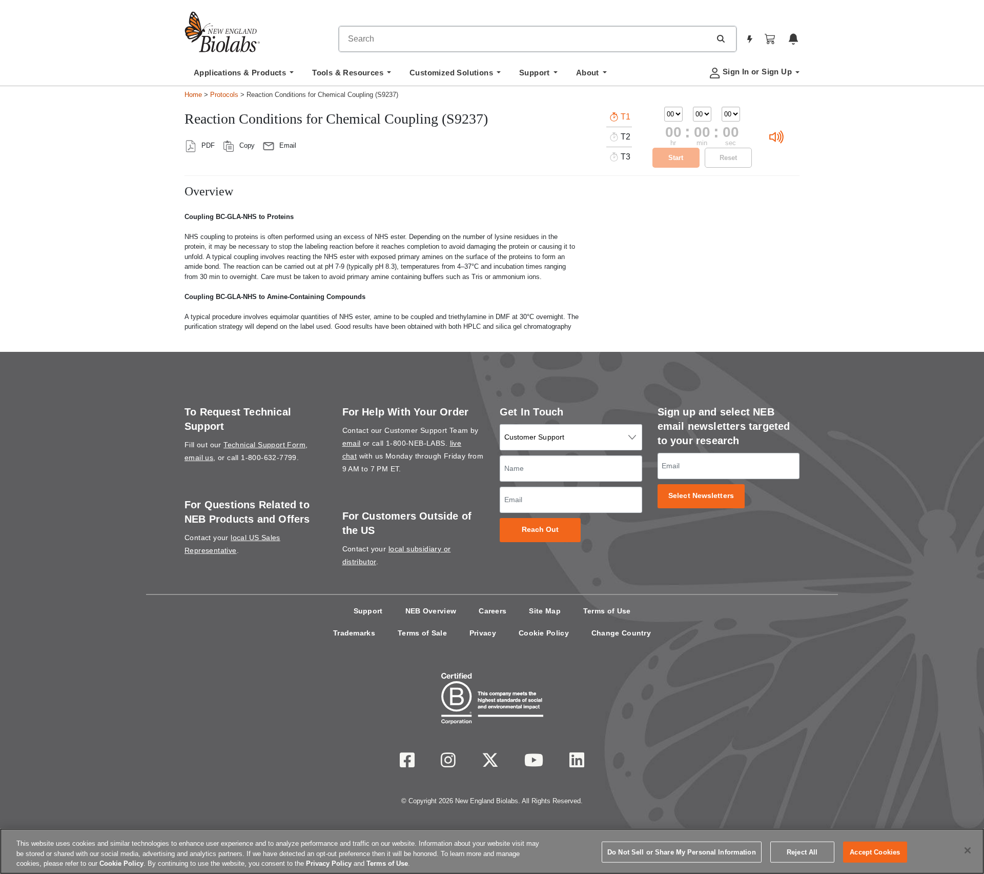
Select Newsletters (701, 496)
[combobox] (525, 39)
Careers (492, 611)
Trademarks (354, 633)
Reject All (802, 852)
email (351, 443)
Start (675, 158)
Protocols (224, 94)
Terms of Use (607, 611)
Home (193, 94)
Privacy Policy (329, 863)
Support (368, 611)
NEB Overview (431, 611)
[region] (492, 851)
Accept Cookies (875, 852)
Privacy (482, 633)
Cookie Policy (544, 633)
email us (198, 457)
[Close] (967, 850)
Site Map (544, 611)
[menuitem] (243, 75)
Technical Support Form (264, 445)
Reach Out (540, 529)
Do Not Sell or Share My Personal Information (681, 852)
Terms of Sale (422, 633)
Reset (728, 158)
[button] (720, 38)
